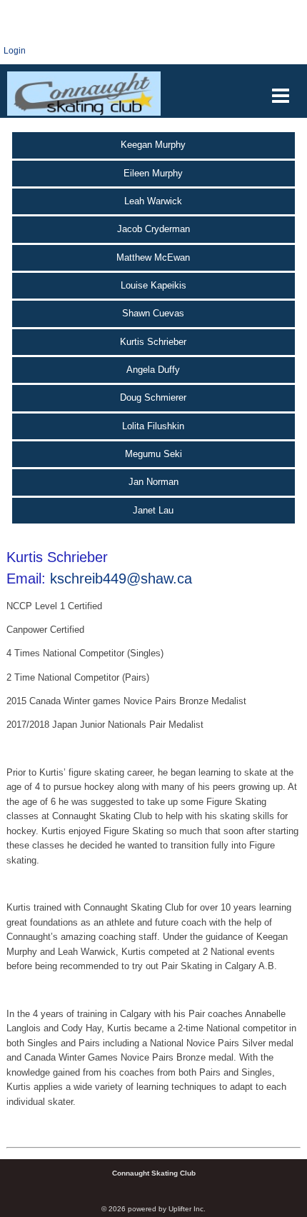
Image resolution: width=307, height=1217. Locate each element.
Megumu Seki (153, 454)
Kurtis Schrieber (153, 341)
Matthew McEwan (153, 257)
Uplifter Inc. (187, 1209)
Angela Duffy (153, 369)
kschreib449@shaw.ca (121, 578)
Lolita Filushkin (153, 426)
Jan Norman (153, 481)
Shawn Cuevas (153, 313)
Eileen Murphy (153, 173)
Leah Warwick (153, 201)
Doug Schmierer (153, 397)
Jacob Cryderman (153, 229)
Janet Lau (153, 510)
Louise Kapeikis (153, 285)
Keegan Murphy (153, 144)
